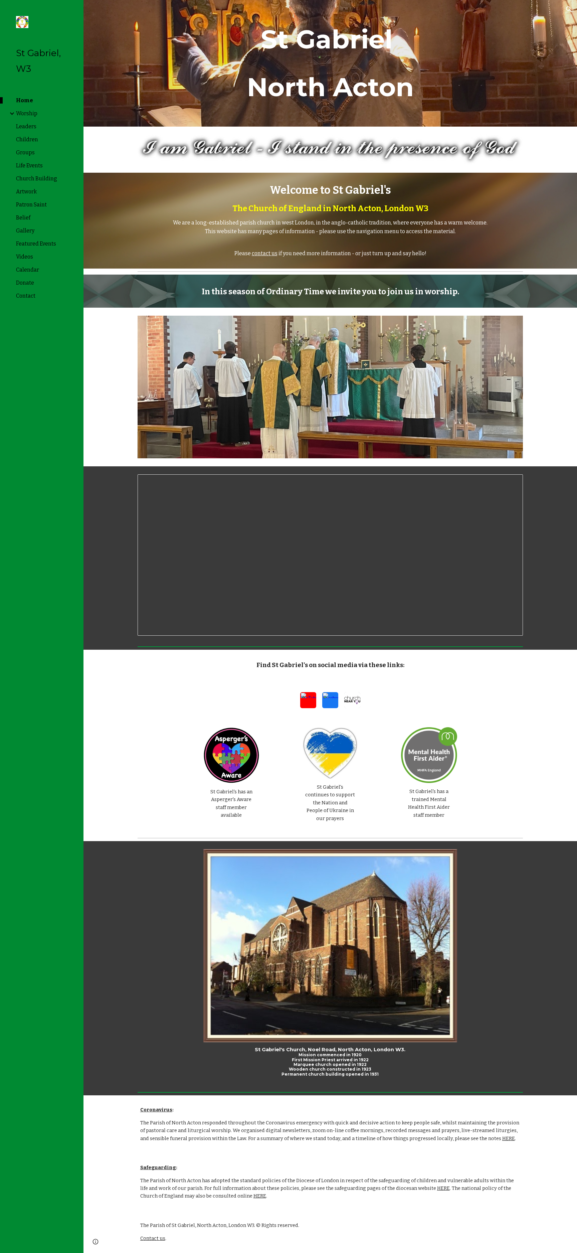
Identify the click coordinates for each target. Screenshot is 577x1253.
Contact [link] (25, 296)
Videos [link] (24, 257)
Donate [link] (25, 283)
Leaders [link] (26, 126)
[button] (569, 9)
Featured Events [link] (36, 244)
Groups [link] (25, 152)
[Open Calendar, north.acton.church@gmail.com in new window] (510, 483)
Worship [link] (26, 113)
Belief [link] (23, 217)
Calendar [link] (27, 270)
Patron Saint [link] (31, 204)
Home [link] (24, 100)
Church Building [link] (36, 178)
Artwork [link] (26, 191)
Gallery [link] (25, 230)
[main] (330, 63)
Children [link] (27, 139)
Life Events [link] (29, 165)
